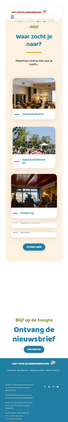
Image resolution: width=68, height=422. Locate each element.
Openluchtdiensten (33, 161)
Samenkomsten (33, 114)
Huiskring (27, 212)
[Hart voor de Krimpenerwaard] (34, 11)
